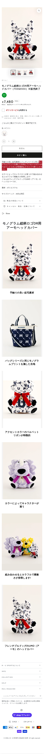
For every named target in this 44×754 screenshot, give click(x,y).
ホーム (4, 80)
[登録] (41, 696)
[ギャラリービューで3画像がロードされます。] (25, 72)
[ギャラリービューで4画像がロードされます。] (30, 72)
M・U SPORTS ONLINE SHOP (19, 738)
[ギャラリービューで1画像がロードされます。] (13, 72)
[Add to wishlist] (4, 95)
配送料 (9, 104)
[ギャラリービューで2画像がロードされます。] (19, 72)
